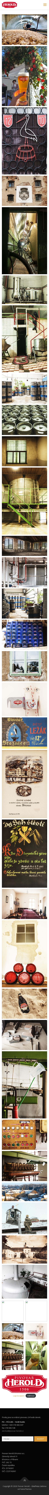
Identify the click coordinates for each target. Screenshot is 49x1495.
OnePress (35, 1486)
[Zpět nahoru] (24, 1480)
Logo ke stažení (18, 1396)
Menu (45, 5)
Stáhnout (30, 1396)
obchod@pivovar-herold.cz (12, 1431)
